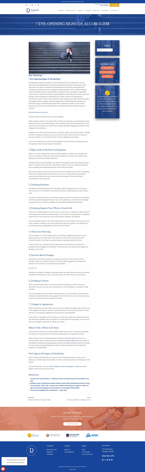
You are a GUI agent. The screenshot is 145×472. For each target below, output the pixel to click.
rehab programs (71, 341)
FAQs (83, 450)
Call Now (107, 76)
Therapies (50, 454)
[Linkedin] (32, 5)
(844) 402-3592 (80, 1)
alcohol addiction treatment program (61, 366)
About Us (67, 450)
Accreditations (69, 452)
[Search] (115, 50)
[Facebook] (26, 5)
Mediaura (84, 466)
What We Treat (52, 450)
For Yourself (107, 68)
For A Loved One (107, 72)
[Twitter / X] (29, 5)
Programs (50, 452)
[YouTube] (38, 5)
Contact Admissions (72, 424)
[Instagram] (35, 5)
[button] (114, 5)
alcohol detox (42, 348)
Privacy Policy (72, 469)
